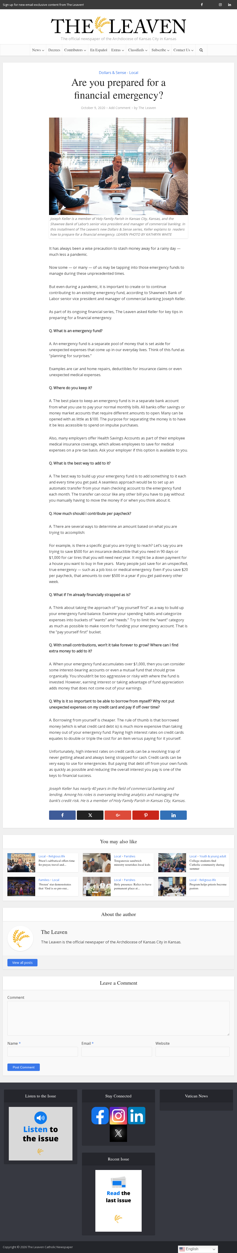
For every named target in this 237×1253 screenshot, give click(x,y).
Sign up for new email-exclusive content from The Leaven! (43, 5)
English (191, 1249)
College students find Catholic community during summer (207, 865)
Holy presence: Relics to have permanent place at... (132, 886)
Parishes (129, 856)
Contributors (73, 49)
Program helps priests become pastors (208, 886)
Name (14, 1043)
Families (44, 880)
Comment (15, 997)
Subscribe (159, 49)
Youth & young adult (213, 856)
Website (163, 1043)
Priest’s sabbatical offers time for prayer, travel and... (57, 863)
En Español (98, 49)
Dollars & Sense (112, 72)
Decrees (54, 49)
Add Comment (120, 108)
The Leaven (147, 108)
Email (87, 1043)
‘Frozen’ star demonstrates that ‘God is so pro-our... (55, 886)
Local (133, 72)
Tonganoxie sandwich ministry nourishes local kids (132, 863)
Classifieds (136, 49)
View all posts (22, 962)
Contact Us (182, 49)
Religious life (57, 856)
